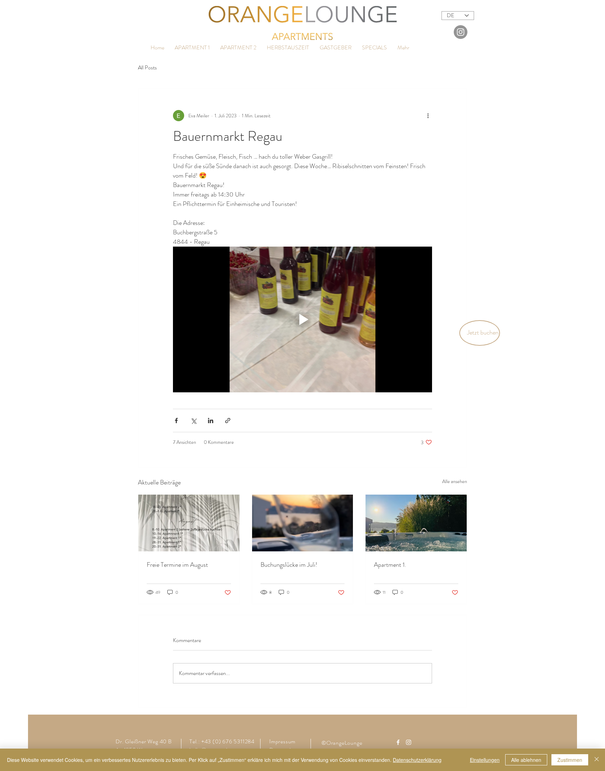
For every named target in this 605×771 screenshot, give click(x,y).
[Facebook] (398, 742)
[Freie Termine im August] (188, 523)
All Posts (147, 67)
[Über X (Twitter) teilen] (193, 420)
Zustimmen (569, 759)
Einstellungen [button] (485, 759)
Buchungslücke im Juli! (288, 564)
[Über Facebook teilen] (176, 420)
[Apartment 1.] (416, 523)
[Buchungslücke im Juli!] (302, 523)
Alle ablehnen (526, 759)
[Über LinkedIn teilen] (210, 420)
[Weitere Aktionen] (428, 115)
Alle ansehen (454, 481)
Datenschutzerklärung (417, 759)
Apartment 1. (390, 564)
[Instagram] (460, 32)
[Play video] (302, 319)
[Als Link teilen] (227, 420)
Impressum (282, 741)
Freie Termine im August (177, 564)
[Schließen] (596, 759)
